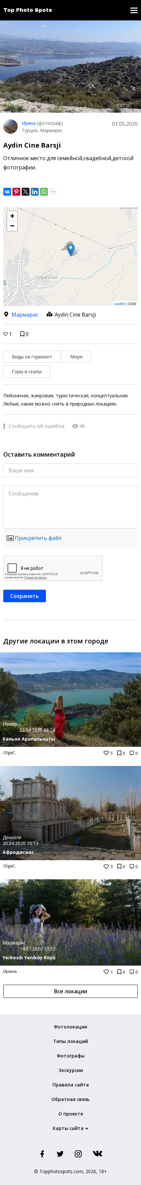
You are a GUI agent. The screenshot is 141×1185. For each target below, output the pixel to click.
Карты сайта (68, 1128)
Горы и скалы (27, 371)
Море (76, 356)
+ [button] (12, 216)
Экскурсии (70, 1070)
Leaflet (119, 303)
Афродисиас (18, 852)
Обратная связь (70, 1099)
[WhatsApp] (44, 192)
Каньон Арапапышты (29, 739)
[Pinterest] (16, 192)
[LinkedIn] (35, 192)
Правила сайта (70, 1085)
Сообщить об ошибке (36, 426)
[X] (26, 192)
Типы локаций (70, 1041)
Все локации (70, 991)
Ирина (29, 123)
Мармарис (24, 314)
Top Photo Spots (27, 10)
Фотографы (71, 1056)
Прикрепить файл (38, 538)
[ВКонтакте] (7, 192)
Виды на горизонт (32, 356)
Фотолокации (70, 1027)
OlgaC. (9, 752)
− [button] (12, 226)
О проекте (70, 1114)
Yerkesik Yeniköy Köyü (29, 957)
